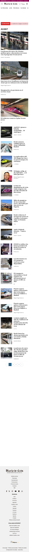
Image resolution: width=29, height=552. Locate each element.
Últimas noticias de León (14, 520)
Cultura (14, 506)
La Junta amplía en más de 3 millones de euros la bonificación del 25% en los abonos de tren (21, 322)
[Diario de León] (14, 4)
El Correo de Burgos (14, 529)
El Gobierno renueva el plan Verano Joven (13, 119)
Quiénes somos (14, 476)
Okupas (8, 0)
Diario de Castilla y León (14, 525)
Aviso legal (5, 547)
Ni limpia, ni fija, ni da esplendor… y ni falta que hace (20, 172)
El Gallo (14, 518)
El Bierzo (14, 498)
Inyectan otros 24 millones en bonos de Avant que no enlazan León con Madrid (14, 82)
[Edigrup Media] (14, 542)
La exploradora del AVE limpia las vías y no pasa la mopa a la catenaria (21, 159)
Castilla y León (14, 504)
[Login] (27, 4)
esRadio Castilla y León (15, 535)
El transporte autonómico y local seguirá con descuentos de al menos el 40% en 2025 (20, 277)
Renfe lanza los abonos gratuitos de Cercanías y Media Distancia (21, 336)
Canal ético (20, 549)
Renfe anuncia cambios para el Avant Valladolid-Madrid (20, 144)
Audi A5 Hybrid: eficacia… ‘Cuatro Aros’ (20, 231)
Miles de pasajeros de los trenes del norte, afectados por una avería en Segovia (21, 203)
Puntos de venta (14, 484)
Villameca (13, 0)
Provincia (16, 8)
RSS (14, 487)
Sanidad (14, 508)
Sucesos (14, 510)
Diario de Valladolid (14, 527)
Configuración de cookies (11, 549)
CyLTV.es (14, 533)
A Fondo (14, 512)
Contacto (14, 486)
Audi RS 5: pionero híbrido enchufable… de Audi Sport (20, 129)
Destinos (14, 514)
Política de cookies (22, 547)
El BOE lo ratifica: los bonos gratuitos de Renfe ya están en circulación (21, 246)
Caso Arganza (20, 0)
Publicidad (14, 478)
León (10, 8)
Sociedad (23, 8)
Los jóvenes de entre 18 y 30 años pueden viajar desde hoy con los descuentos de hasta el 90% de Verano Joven (21, 352)
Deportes (14, 502)
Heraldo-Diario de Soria (15, 531)
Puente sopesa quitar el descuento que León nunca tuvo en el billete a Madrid (20, 292)
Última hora (4, 8)
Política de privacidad (13, 547)
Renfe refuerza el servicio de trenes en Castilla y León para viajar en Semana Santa (21, 218)
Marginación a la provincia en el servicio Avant (12, 91)
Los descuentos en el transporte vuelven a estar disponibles (20, 261)
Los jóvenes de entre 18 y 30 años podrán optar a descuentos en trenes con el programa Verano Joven (14, 53)
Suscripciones (15, 480)
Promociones (14, 482)
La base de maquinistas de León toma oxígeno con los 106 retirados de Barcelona (21, 189)
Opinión (14, 516)
